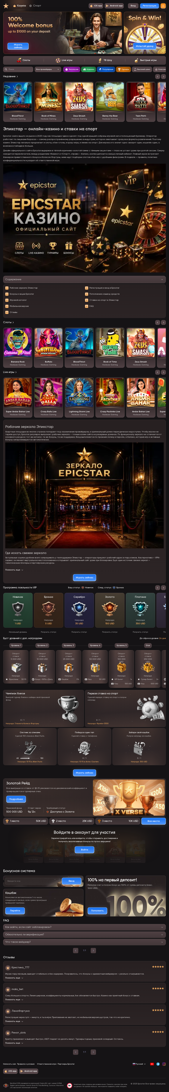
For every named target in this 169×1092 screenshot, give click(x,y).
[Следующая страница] (93, 1052)
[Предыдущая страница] (75, 1052)
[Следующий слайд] (163, 76)
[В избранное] (28, 85)
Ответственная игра (46, 1064)
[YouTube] (152, 1064)
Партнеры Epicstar (66, 1064)
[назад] (75, 950)
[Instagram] (164, 1064)
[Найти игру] (6, 69)
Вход (133, 6)
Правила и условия (25, 1064)
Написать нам (9, 1064)
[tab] (23, 60)
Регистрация (149, 6)
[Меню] (163, 5)
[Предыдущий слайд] (157, 76)
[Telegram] (158, 1064)
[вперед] (93, 950)
